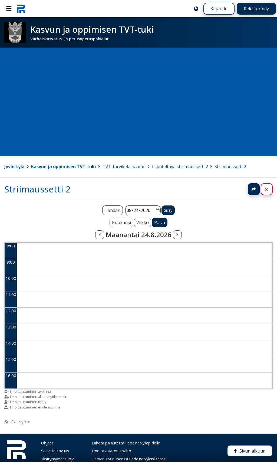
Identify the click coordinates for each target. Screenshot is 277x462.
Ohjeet (47, 443)
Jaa (254, 189)
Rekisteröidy (256, 9)
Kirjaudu (218, 9)
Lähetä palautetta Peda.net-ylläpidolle (126, 443)
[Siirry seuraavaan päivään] (177, 235)
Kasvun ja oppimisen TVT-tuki (63, 166)
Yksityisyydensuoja (57, 458)
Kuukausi (121, 222)
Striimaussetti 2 (230, 166)
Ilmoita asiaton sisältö (111, 450)
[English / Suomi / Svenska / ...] (196, 9)
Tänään (112, 210)
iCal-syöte (20, 422)
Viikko (142, 222)
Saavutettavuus (55, 450)
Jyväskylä (14, 166)
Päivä (159, 222)
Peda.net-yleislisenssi (147, 458)
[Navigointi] (9, 8)
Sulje (271, 189)
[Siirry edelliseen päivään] (99, 235)
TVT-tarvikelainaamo (124, 166)
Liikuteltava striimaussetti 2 (180, 166)
